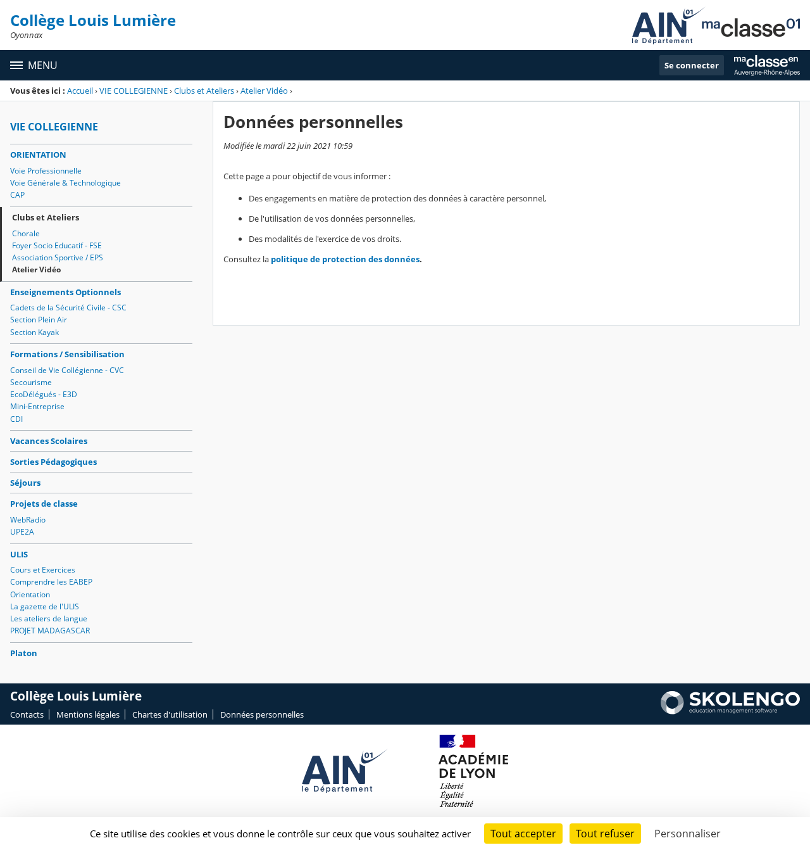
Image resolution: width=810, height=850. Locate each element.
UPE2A (22, 531)
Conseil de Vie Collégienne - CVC (67, 370)
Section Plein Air (38, 319)
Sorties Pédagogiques (53, 461)
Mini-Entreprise (37, 406)
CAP (17, 194)
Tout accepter (523, 833)
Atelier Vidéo (264, 90)
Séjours (25, 482)
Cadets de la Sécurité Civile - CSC (68, 307)
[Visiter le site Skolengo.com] (730, 711)
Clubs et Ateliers (204, 90)
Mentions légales (88, 714)
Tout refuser (605, 833)
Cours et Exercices (42, 569)
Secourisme (31, 382)
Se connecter (691, 65)
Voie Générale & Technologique (65, 182)
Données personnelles (262, 714)
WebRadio (28, 519)
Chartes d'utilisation (170, 714)
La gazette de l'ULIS (44, 606)
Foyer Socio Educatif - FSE (57, 245)
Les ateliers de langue (48, 618)
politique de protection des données (345, 259)
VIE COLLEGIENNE (133, 90)
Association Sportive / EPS (57, 257)
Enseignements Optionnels (65, 292)
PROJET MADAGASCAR (50, 630)
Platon (23, 653)
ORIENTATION (38, 154)
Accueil (80, 90)
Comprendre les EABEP (51, 581)
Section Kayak (34, 332)
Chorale (26, 233)
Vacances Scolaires (48, 441)
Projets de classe (44, 503)
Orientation (30, 594)
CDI (16, 419)
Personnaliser (687, 833)
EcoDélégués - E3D (43, 394)
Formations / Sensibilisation (67, 354)
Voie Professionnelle (46, 170)
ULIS (19, 554)
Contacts (27, 714)
